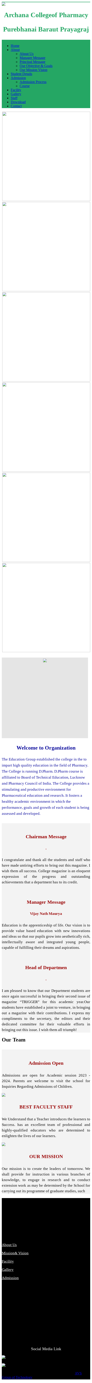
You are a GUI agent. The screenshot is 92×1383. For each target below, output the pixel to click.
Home (15, 46)
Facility (16, 90)
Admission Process (33, 82)
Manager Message (32, 58)
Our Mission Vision (33, 70)
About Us (26, 54)
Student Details (21, 74)
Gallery (16, 94)
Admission (18, 78)
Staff (14, 98)
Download (18, 102)
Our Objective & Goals (36, 66)
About (15, 50)
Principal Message (32, 62)
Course (25, 86)
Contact (16, 106)
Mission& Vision (15, 1253)
